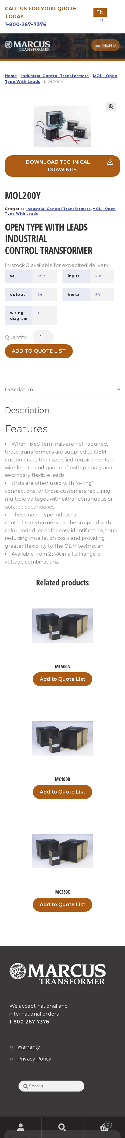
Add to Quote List (39, 351)
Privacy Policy (34, 1059)
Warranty (28, 1047)
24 (40, 294)
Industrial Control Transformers (55, 76)
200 (41, 276)
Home (11, 76)
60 (97, 294)
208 (99, 276)
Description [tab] (19, 389)
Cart (96, 1122)
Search (62, 1127)
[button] (111, 106)
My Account (21, 1127)
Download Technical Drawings (58, 166)
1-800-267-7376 (25, 24)
